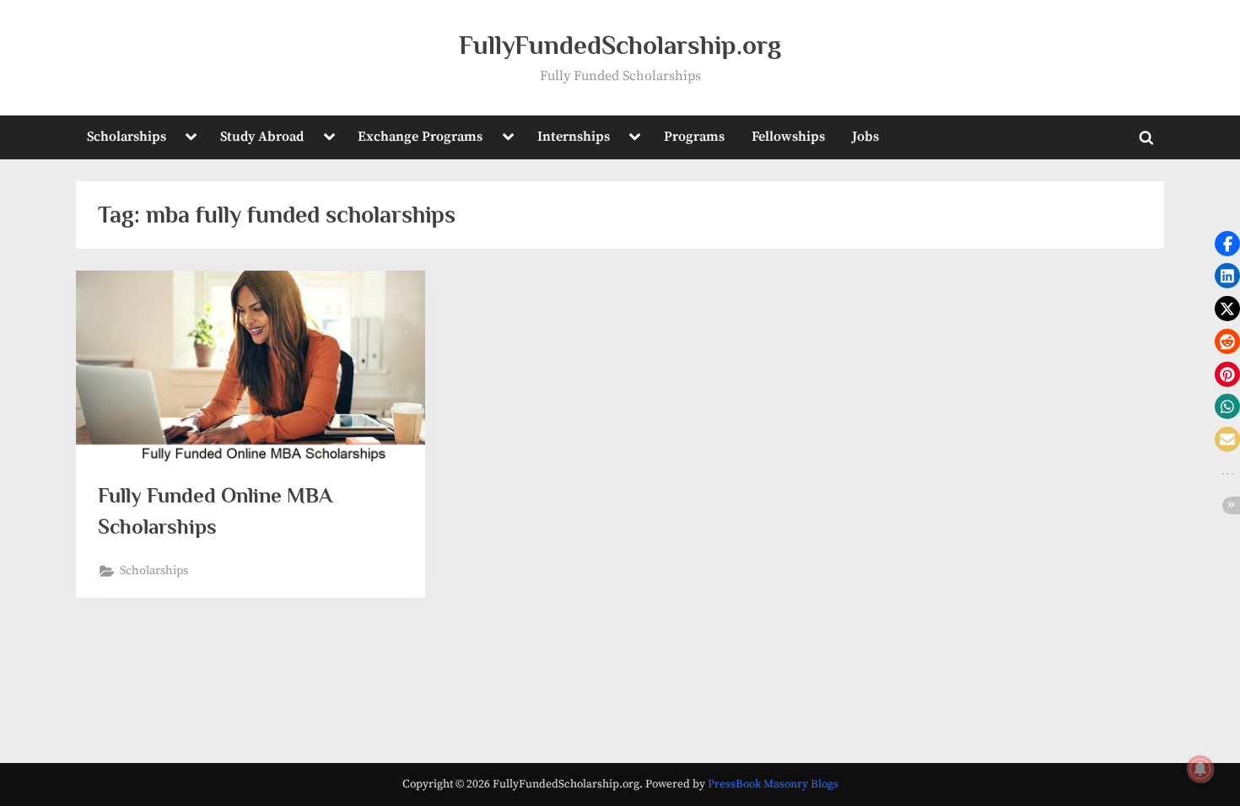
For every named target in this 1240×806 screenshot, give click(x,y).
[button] (1227, 243)
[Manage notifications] (1200, 768)
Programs (694, 136)
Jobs (865, 136)
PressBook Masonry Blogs (773, 784)
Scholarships (126, 136)
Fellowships (788, 136)
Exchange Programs (420, 136)
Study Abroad (262, 136)
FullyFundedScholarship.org (620, 45)
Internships (573, 136)
